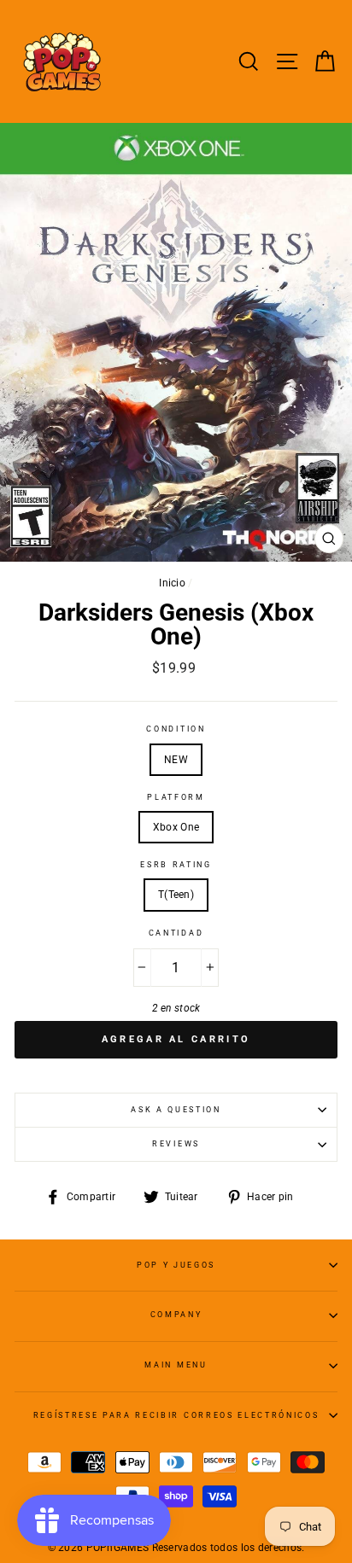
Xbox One (176, 827)
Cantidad (176, 933)
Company (176, 1314)
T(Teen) (176, 895)
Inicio (172, 583)
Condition (175, 729)
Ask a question (176, 1109)
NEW (176, 760)
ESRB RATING (175, 864)
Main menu (175, 1365)
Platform (175, 797)
